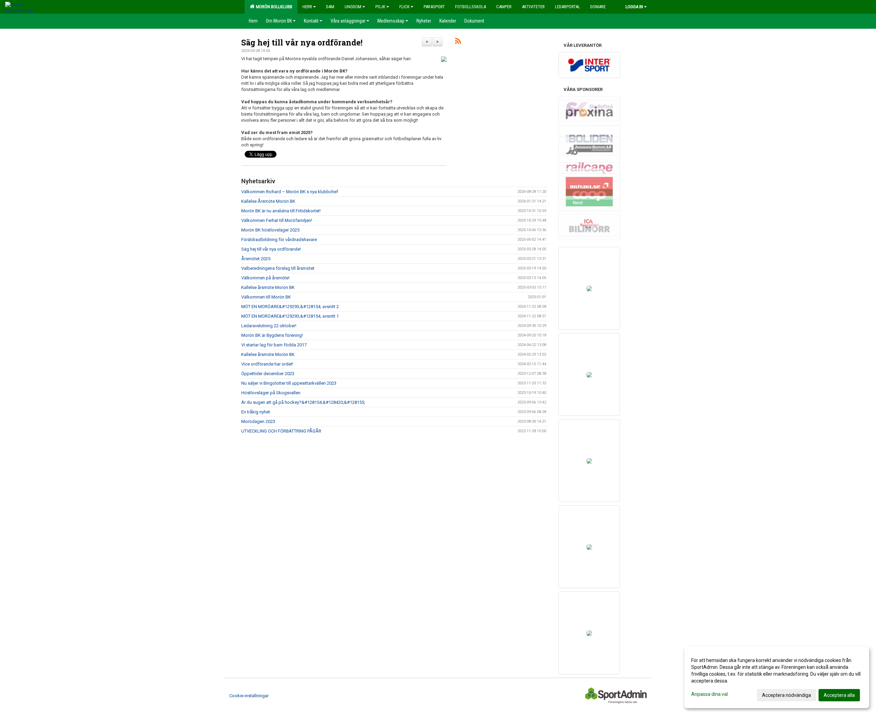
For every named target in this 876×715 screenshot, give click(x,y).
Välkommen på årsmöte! (265, 277)
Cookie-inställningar (249, 695)
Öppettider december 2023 (267, 373)
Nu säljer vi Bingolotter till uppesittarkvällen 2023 (288, 383)
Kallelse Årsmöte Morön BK (268, 201)
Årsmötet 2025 (255, 258)
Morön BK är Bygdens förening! (272, 335)
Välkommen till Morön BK (266, 297)
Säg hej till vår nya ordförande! (301, 42)
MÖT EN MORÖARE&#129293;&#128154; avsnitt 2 (290, 306)
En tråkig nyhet (255, 411)
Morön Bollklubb (273, 6)
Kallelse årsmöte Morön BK (268, 287)
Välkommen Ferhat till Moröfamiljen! (276, 220)
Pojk (380, 6)
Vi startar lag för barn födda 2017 (274, 344)
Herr (307, 6)
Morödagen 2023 (258, 421)
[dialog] (776, 677)
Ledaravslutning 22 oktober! (268, 325)
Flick (404, 6)
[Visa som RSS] (458, 42)
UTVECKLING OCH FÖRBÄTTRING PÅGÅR (281, 431)
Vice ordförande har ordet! (267, 364)
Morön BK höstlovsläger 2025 (270, 230)
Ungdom (353, 6)
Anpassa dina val (709, 694)
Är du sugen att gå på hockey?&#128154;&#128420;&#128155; (303, 402)
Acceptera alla (839, 695)
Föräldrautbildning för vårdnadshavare (279, 239)
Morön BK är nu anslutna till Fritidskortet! (281, 210)
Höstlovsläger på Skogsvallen (270, 392)
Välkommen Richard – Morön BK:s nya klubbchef (289, 191)
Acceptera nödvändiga (786, 695)
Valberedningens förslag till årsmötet (277, 268)
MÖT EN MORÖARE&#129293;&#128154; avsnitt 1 (290, 316)
